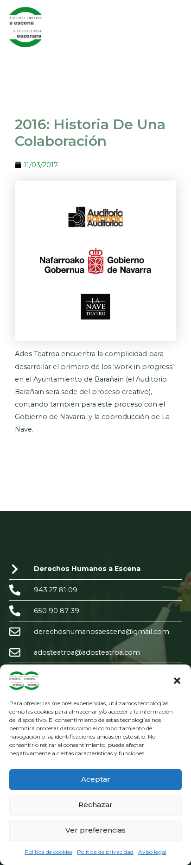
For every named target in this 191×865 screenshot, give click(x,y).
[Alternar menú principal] (172, 27)
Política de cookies (48, 851)
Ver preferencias (95, 830)
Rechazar (95, 804)
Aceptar (95, 779)
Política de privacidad (105, 851)
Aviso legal (152, 851)
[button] (177, 680)
